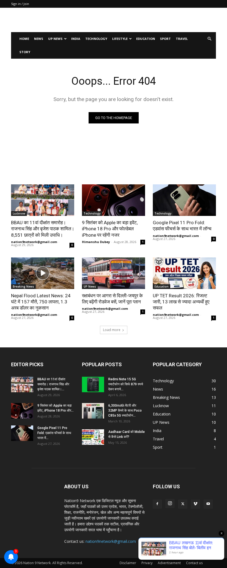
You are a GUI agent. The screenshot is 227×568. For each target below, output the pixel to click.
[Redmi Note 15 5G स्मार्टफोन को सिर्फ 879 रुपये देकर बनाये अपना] (93, 384)
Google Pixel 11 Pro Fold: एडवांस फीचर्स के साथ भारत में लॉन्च (182, 225)
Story (24, 52)
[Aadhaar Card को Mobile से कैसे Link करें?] (93, 437)
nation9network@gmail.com (34, 242)
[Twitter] (182, 504)
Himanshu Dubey (96, 242)
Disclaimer (128, 563)
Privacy (147, 563)
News (38, 39)
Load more (111, 329)
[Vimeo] (195, 504)
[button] (209, 39)
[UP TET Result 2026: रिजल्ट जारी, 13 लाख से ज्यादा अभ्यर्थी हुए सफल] (184, 273)
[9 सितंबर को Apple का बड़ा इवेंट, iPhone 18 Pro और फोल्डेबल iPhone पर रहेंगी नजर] (113, 200)
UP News (55, 39)
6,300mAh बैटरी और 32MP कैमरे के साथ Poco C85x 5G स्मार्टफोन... (125, 410)
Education (145, 39)
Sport (165, 39)
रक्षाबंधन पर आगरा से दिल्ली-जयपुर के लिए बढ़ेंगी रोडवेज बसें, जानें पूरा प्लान (112, 298)
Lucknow (19, 213)
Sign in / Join (20, 4)
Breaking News (23, 286)
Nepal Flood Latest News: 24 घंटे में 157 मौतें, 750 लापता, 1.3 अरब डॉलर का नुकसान (41, 302)
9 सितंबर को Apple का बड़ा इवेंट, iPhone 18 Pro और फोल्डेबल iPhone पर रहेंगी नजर (110, 228)
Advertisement (169, 563)
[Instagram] (170, 503)
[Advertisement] (151, 20)
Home (24, 39)
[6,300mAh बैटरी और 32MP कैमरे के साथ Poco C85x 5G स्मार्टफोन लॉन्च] (93, 411)
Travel (182, 39)
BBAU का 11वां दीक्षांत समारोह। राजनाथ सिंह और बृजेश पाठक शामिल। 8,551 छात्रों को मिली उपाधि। (42, 228)
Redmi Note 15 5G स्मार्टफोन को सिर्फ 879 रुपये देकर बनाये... (125, 384)
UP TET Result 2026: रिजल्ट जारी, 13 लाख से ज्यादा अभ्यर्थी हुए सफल (181, 302)
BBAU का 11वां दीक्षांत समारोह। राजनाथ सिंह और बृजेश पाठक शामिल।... (53, 384)
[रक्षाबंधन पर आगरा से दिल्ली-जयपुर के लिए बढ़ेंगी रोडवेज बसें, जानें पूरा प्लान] (113, 273)
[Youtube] (208, 504)
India (75, 39)
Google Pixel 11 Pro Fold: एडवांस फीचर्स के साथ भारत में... (54, 433)
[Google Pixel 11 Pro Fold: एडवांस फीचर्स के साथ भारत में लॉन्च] (184, 200)
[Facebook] (157, 504)
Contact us (194, 563)
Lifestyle (120, 39)
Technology (96, 39)
